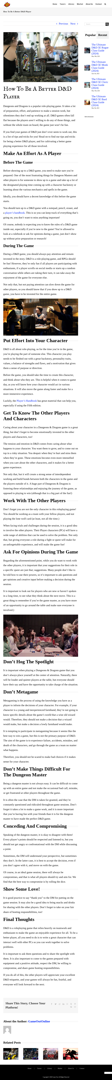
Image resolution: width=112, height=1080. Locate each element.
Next (72, 23)
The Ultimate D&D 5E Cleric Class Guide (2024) (100, 83)
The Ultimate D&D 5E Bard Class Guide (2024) (99, 101)
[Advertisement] (96, 152)
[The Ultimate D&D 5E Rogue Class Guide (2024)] (87, 49)
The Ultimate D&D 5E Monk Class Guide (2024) (100, 66)
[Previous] (5, 1053)
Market (60, 1068)
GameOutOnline (39, 1021)
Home (29, 1068)
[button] (105, 4)
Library (49, 1068)
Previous (63, 23)
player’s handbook (15, 212)
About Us (71, 1068)
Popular (90, 35)
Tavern (39, 1068)
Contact (82, 1068)
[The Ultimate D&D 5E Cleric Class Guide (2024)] (87, 84)
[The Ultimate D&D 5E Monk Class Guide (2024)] (87, 67)
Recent (102, 35)
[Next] (76, 1053)
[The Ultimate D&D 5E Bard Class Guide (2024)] (87, 101)
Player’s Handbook (27, 400)
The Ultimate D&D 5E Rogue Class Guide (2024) (100, 49)
